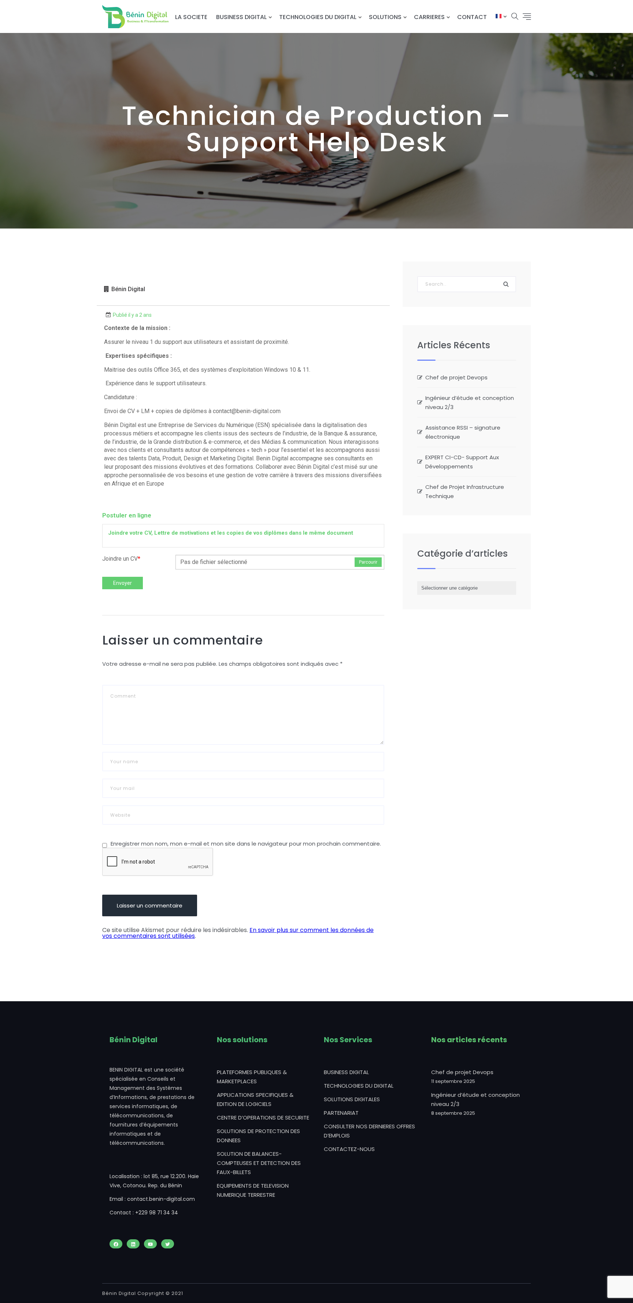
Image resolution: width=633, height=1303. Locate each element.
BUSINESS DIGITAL (241, 17)
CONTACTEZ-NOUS (349, 1149)
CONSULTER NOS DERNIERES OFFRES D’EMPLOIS (369, 1130)
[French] (498, 17)
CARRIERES (429, 17)
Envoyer (122, 583)
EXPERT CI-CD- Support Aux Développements (462, 461)
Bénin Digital (128, 289)
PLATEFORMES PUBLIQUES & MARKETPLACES (252, 1076)
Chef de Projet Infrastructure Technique (464, 491)
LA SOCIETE (191, 17)
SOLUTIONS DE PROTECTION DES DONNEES (258, 1135)
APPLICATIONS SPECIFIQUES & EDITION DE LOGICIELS (255, 1099)
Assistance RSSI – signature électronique (462, 432)
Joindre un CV (121, 558)
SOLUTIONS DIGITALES (352, 1099)
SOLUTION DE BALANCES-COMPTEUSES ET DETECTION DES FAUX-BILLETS (259, 1163)
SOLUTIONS (385, 17)
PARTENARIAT (341, 1113)
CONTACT (472, 17)
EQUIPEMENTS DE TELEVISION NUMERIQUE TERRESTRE (253, 1190)
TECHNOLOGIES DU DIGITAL (317, 17)
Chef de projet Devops (456, 377)
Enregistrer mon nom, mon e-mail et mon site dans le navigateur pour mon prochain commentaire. (246, 843)
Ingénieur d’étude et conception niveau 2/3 (469, 402)
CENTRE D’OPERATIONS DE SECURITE (263, 1117)
